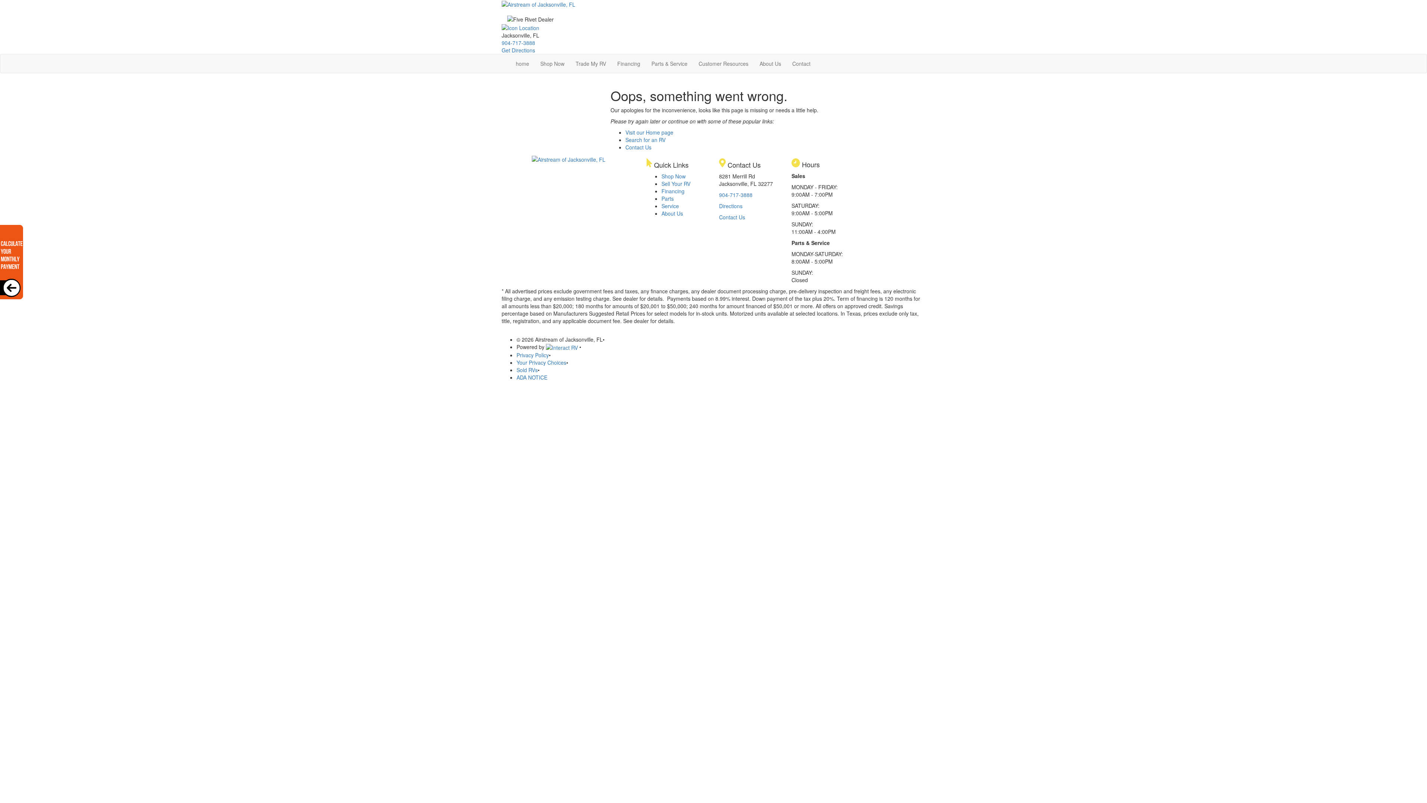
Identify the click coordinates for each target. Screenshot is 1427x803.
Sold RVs (527, 370)
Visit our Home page (649, 132)
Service (670, 206)
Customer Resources (723, 63)
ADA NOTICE (532, 377)
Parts (667, 198)
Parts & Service (669, 63)
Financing (628, 63)
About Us (770, 63)
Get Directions (518, 50)
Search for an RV (645, 139)
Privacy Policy (533, 355)
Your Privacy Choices (541, 362)
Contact (801, 63)
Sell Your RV (675, 183)
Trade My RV (591, 63)
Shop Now (552, 63)
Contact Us (638, 147)
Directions (730, 206)
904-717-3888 (518, 42)
